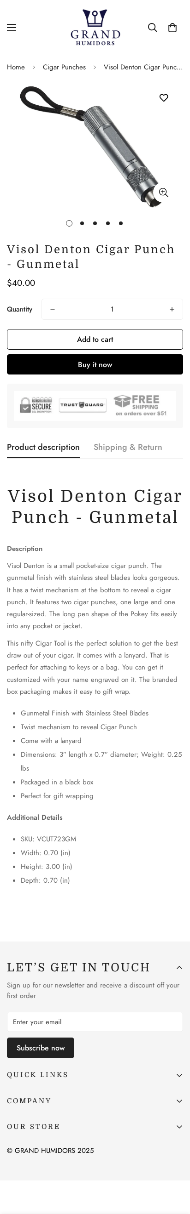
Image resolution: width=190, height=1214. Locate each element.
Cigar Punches (64, 67)
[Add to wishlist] (163, 98)
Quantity (19, 309)
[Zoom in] (163, 192)
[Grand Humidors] (95, 27)
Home (16, 67)
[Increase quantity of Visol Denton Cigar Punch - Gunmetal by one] (172, 309)
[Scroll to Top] (173, 1165)
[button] (172, 27)
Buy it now (95, 364)
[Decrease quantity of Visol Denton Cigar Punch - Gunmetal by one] (52, 309)
